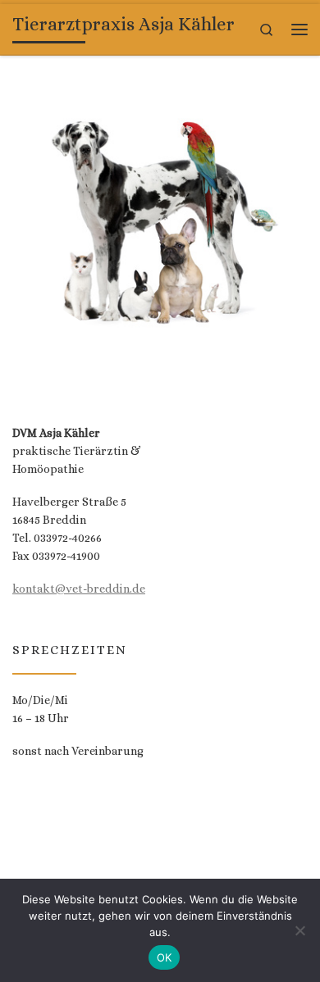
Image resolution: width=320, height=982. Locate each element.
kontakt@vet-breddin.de (78, 588)
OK (164, 957)
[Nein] (299, 930)
